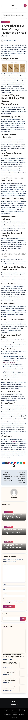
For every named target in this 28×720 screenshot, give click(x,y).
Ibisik (13, 5)
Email (4, 589)
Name (4, 584)
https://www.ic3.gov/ (9, 362)
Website (5, 594)
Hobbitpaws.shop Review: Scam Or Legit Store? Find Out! (10, 664)
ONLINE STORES (6, 22)
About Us (15, 714)
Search (4, 614)
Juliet (7, 40)
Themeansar (14, 712)
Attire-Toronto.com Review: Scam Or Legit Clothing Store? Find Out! (7, 476)
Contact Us (14, 717)
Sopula (14, 441)
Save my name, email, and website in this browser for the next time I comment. (13, 601)
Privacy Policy (7, 714)
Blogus (21, 710)
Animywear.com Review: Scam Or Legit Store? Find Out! (13, 657)
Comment (5, 564)
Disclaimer (21, 714)
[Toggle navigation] (2, 5)
